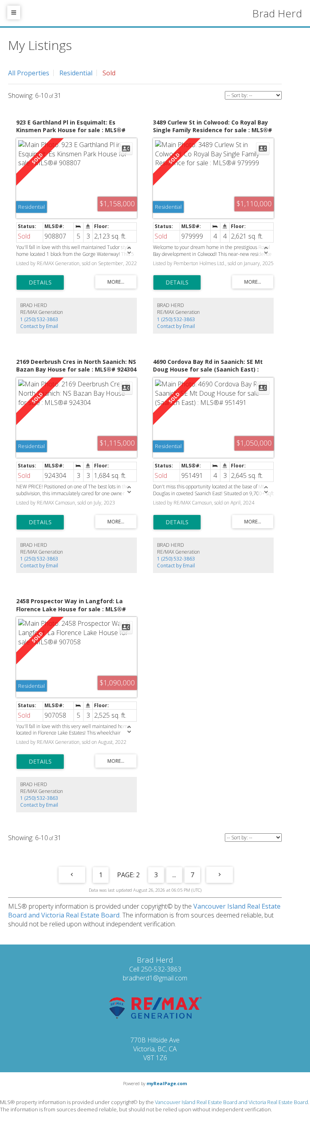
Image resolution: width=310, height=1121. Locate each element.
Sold (109, 73)
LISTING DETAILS (40, 282)
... (174, 874)
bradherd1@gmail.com (155, 978)
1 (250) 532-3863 (39, 319)
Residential (75, 73)
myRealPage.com (167, 1083)
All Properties (28, 73)
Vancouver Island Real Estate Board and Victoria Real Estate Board (231, 1102)
